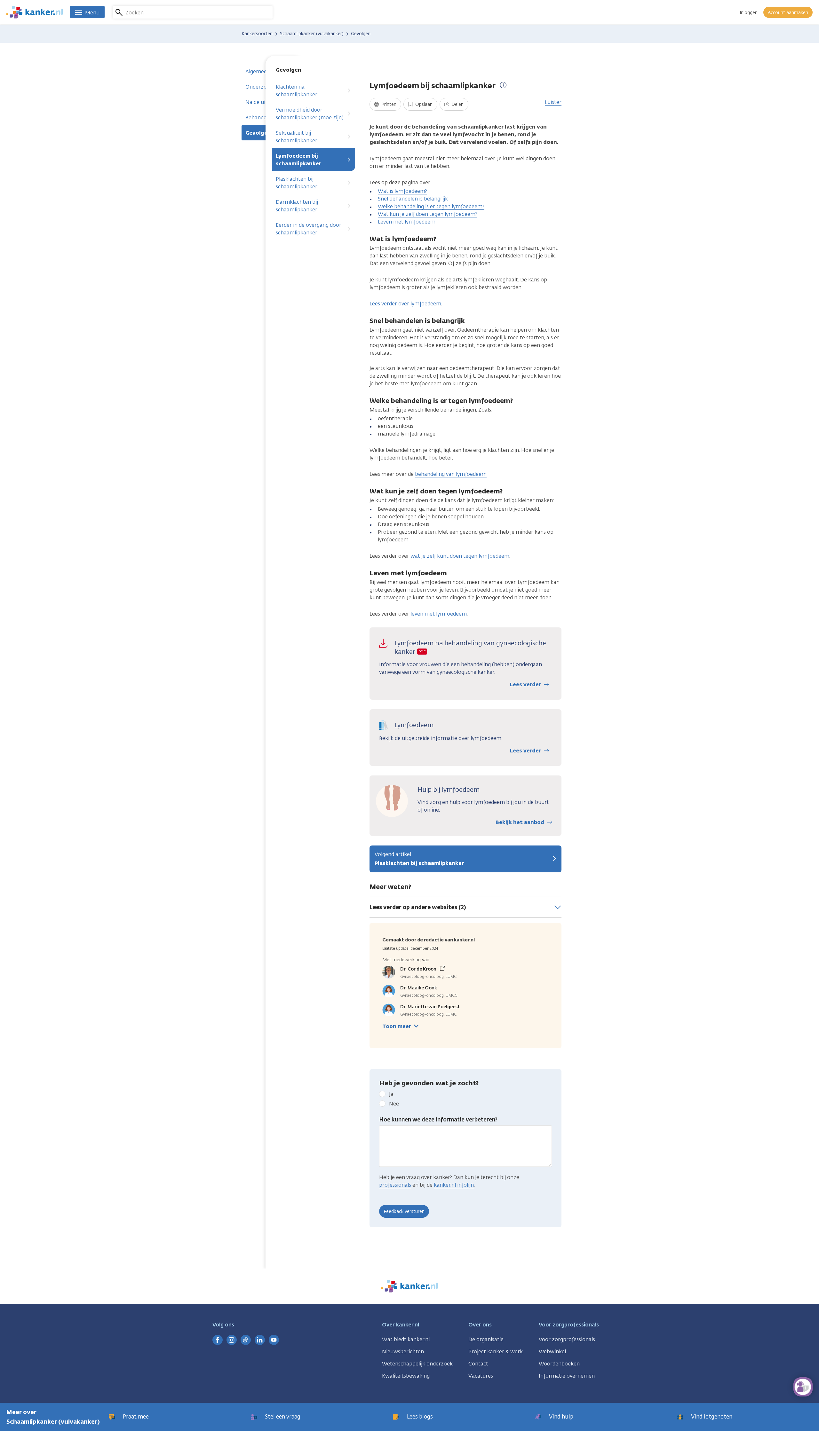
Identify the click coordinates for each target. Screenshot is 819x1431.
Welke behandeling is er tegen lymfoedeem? (431, 206)
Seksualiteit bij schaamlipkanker (296, 137)
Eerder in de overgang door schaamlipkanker (308, 229)
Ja (391, 1094)
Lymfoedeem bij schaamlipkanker (298, 160)
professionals (395, 1185)
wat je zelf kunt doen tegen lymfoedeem (459, 556)
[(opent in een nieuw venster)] (217, 1340)
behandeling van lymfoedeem (451, 474)
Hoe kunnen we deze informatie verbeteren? (438, 1119)
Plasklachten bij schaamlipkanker (296, 183)
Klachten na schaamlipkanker (296, 90)
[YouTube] (274, 1340)
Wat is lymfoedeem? (402, 191)
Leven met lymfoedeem (406, 221)
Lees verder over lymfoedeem (405, 303)
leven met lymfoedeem (438, 613)
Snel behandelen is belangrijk (413, 198)
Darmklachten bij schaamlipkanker (297, 206)
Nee (394, 1103)
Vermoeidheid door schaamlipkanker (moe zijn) (310, 113)
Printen (388, 104)
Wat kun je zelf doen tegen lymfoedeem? (427, 214)
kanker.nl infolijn (454, 1185)
